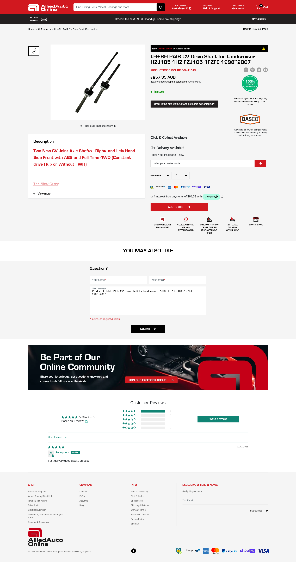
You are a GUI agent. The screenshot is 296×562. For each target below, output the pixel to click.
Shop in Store (137, 501)
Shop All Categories (37, 491)
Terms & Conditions (140, 514)
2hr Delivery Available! (167, 148)
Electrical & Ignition (37, 510)
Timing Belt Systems (37, 501)
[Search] (161, 7)
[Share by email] (265, 69)
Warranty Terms (138, 510)
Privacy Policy (137, 519)
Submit (145, 329)
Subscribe (256, 511)
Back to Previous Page (255, 29)
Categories (259, 19)
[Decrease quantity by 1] (167, 175)
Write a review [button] (218, 418)
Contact (83, 491)
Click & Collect (138, 496)
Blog (81, 505)
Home (31, 29)
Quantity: (156, 175)
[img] (56, 447)
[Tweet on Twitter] (259, 69)
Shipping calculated (176, 81)
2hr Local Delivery (139, 491)
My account (238, 8)
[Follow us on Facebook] (133, 550)
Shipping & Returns (140, 505)
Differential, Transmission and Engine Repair (45, 516)
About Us (83, 501)
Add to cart (176, 207)
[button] (129, 411)
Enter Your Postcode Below (167, 154)
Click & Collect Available (169, 137)
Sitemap (135, 524)
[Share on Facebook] (246, 69)
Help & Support (211, 8)
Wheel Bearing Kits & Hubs (40, 496)
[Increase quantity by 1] (185, 175)
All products (44, 29)
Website (75, 552)
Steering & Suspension (39, 522)
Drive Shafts (33, 505)
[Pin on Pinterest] (252, 69)
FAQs (82, 496)
